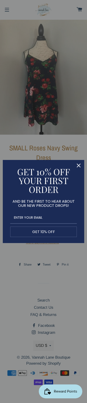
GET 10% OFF (43, 231)
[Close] (78, 165)
